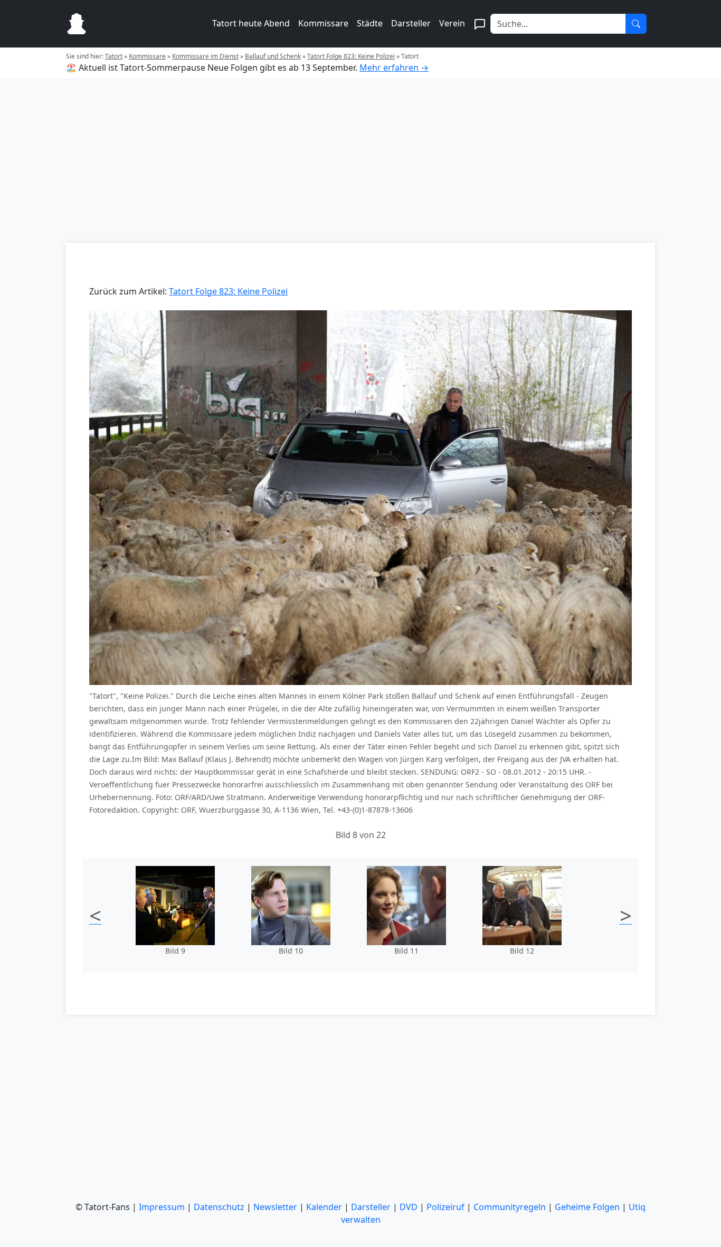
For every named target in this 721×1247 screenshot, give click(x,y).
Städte (370, 23)
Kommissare (323, 23)
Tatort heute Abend (251, 23)
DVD (409, 1207)
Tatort (113, 56)
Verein (452, 23)
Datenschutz (219, 1207)
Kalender (324, 1207)
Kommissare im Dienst (205, 56)
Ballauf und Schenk (273, 56)
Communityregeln (509, 1207)
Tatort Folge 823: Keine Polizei (351, 56)
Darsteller (411, 23)
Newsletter (275, 1207)
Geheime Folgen (587, 1207)
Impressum (162, 1207)
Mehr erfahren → (394, 67)
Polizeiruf (445, 1207)
